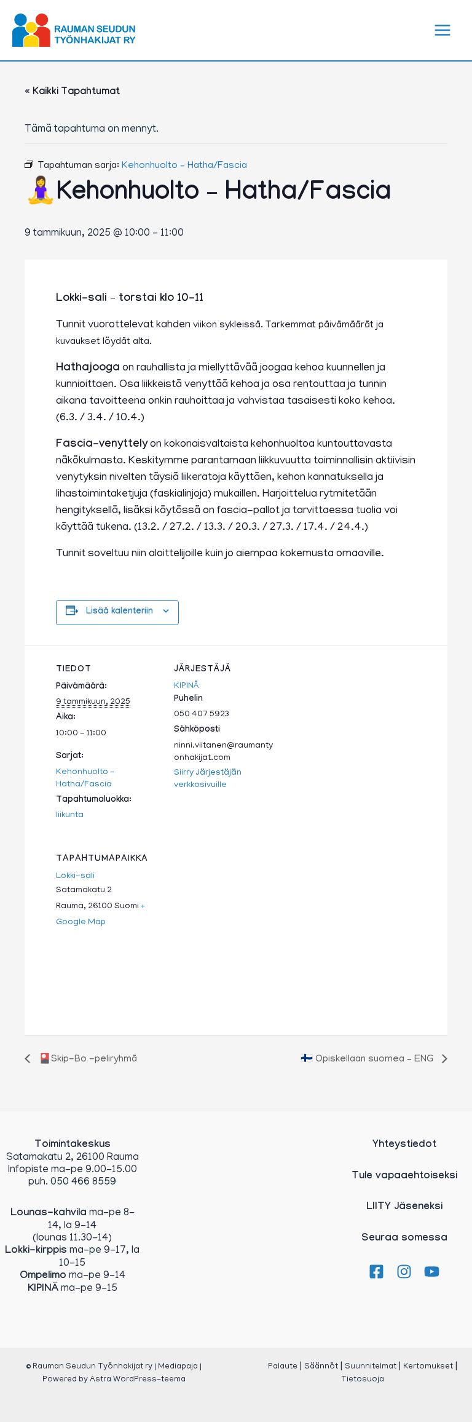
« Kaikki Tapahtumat (72, 92)
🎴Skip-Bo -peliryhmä (86, 1059)
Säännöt (321, 1367)
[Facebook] (376, 1271)
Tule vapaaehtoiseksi (404, 1177)
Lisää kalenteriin (119, 612)
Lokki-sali (75, 876)
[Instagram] (404, 1271)
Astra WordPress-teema (138, 1379)
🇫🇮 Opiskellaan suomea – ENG (368, 1059)
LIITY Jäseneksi (404, 1207)
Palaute (282, 1367)
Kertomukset (428, 1367)
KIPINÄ (186, 686)
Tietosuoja (362, 1379)
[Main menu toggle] (443, 30)
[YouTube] (431, 1271)
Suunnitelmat (370, 1367)
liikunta (70, 815)
